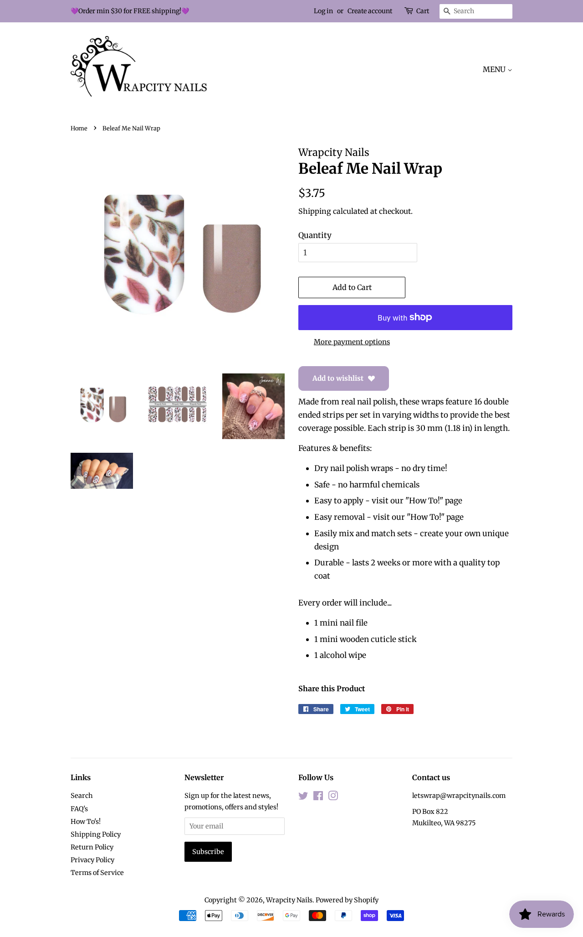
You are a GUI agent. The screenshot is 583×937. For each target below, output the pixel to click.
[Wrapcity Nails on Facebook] (318, 797)
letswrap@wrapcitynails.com (459, 796)
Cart (422, 11)
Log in (323, 11)
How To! (424, 501)
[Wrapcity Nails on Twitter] (303, 797)
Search (82, 796)
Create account (370, 11)
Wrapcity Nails (289, 900)
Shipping (314, 211)
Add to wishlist (337, 378)
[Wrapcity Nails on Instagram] (333, 797)
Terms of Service (97, 873)
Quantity (315, 235)
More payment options (352, 341)
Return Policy (92, 847)
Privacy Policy (92, 860)
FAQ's (79, 809)
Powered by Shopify (347, 900)
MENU (495, 69)
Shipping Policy (96, 834)
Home (79, 128)
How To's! (86, 822)
